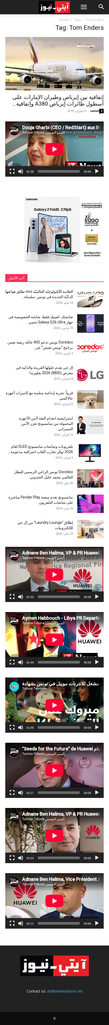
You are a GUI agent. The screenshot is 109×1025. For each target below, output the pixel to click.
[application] (54, 149)
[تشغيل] (96, 171)
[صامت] (20, 171)
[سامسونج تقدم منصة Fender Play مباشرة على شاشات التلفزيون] (90, 504)
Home (64, 19)
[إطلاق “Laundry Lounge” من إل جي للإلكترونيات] (90, 529)
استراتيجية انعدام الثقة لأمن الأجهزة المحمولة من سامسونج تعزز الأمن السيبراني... (46, 423)
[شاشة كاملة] (12, 171)
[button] (83, 7)
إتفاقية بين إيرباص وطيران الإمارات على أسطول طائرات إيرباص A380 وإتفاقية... (58, 100)
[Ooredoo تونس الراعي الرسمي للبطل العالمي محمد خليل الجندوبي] (90, 478)
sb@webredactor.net (65, 991)
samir (94, 111)
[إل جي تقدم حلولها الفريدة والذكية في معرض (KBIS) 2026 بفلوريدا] (90, 374)
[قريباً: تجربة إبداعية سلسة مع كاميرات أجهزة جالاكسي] (90, 399)
